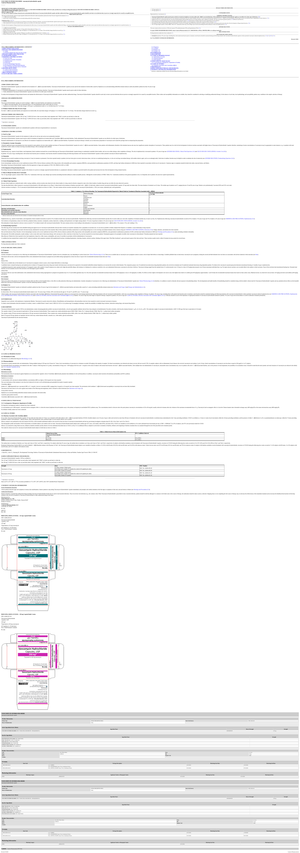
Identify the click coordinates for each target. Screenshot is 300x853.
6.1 (199, 28)
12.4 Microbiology (156, 59)
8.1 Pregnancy (155, 47)
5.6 (249, 23)
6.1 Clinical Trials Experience (10, 69)
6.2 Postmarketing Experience (10, 71)
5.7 (225, 24)
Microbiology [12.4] (26, 358)
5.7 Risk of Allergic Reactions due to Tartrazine (14, 66)
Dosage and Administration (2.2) (136, 287)
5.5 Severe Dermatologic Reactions (11, 64)
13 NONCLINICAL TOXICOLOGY (160, 61)
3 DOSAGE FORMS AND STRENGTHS (13, 54)
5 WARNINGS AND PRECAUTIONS (12, 57)
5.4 (188, 20)
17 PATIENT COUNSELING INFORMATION (163, 69)
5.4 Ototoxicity (6, 62)
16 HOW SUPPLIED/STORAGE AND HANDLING (164, 68)
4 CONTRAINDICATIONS (9, 55)
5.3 (232, 19)
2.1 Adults (5, 51)
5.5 (215, 22)
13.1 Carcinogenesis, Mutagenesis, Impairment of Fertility (166, 62)
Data (256, 254)
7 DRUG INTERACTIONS (9, 72)
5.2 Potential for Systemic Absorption (12, 59)
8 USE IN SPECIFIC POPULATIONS (12, 73)
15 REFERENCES (155, 66)
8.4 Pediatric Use (156, 49)
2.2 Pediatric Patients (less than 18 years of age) (14, 52)
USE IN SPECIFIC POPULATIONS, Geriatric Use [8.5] (211, 151)
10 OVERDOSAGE (155, 52)
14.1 (274, 35)
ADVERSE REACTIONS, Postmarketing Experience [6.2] (219, 158)
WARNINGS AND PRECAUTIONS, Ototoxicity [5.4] (139, 229)
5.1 (13, 20)
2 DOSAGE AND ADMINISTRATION (12, 49)
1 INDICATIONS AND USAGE (10, 48)
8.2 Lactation (155, 48)
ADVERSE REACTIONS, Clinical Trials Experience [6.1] (18, 295)
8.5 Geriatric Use (156, 51)
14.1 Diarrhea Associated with (164, 65)
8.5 (271, 35)
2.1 (39, 29)
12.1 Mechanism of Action (158, 57)
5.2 (268, 18)
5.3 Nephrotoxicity (7, 61)
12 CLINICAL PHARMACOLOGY (160, 55)
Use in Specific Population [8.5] (11, 367)
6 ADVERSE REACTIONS (9, 68)
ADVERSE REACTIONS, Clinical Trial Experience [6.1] (181, 151)
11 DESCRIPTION (155, 54)
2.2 (64, 30)
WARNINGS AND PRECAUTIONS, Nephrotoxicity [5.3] (240, 218)
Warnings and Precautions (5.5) (165, 232)
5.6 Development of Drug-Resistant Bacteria (14, 65)
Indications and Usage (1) (119, 287)
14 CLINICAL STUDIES (157, 64)
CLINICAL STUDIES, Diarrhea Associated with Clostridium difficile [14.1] (54, 295)
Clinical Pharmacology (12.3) (96, 254)
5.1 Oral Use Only (7, 58)
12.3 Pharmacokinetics (157, 58)
